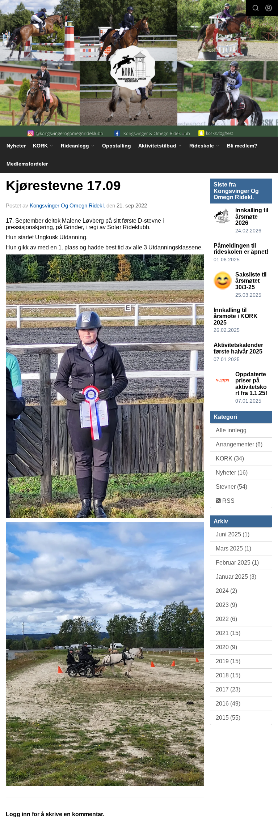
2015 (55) (228, 718)
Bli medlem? (242, 146)
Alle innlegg (231, 430)
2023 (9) (226, 605)
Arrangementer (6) (239, 444)
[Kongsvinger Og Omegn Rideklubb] (139, 70)
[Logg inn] (268, 7)
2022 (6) (226, 619)
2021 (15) (228, 633)
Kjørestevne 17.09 (63, 185)
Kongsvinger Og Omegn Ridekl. (67, 205)
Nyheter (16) (232, 473)
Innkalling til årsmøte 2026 (251, 216)
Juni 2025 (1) (232, 534)
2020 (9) (226, 647)
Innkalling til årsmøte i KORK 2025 (236, 316)
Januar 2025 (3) (236, 577)
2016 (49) (228, 703)
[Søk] (255, 7)
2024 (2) (226, 591)
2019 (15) (228, 661)
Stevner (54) (231, 487)
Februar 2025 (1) (237, 563)
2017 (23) (228, 689)
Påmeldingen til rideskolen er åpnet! (241, 249)
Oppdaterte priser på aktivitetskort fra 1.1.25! (251, 384)
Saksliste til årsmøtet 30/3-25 (250, 280)
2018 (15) (228, 675)
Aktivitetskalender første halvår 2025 (238, 348)
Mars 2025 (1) (233, 548)
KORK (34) (230, 458)
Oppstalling (116, 146)
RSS (228, 501)
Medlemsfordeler (27, 164)
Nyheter (16, 146)
